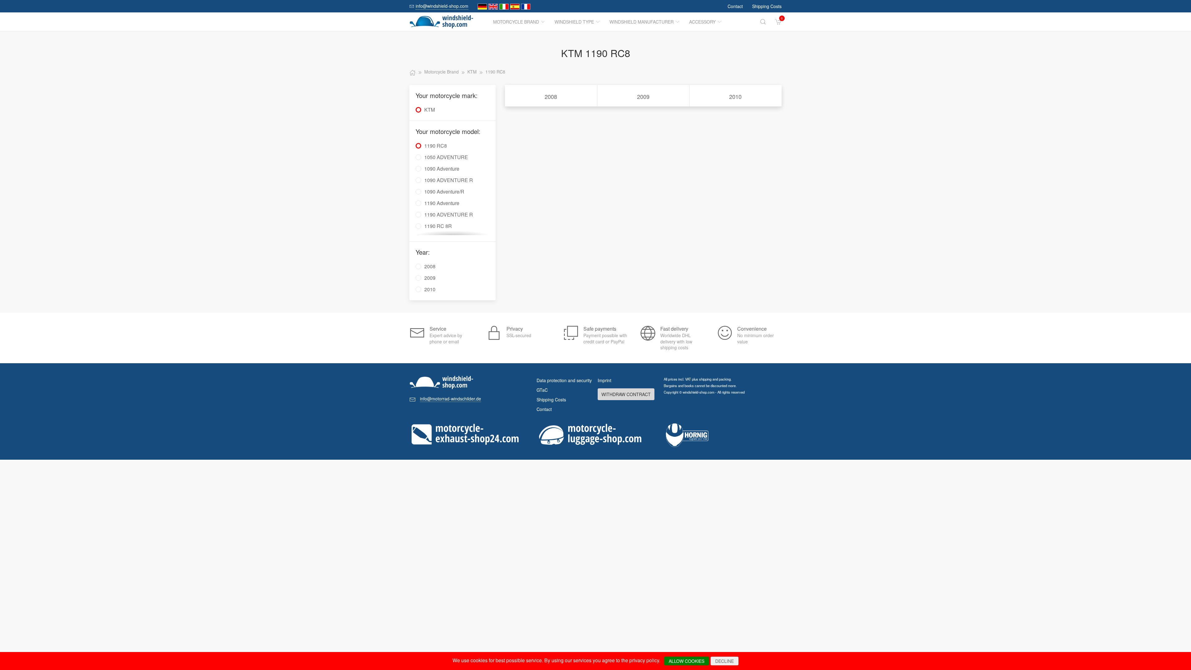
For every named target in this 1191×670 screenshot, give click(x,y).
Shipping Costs (767, 6)
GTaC (542, 390)
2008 (551, 96)
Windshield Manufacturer (641, 22)
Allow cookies (686, 661)
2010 (735, 96)
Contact (735, 6)
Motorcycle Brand (516, 22)
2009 (643, 96)
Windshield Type (574, 22)
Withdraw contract (626, 394)
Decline (724, 661)
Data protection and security (564, 380)
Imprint (604, 380)
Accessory (702, 22)
